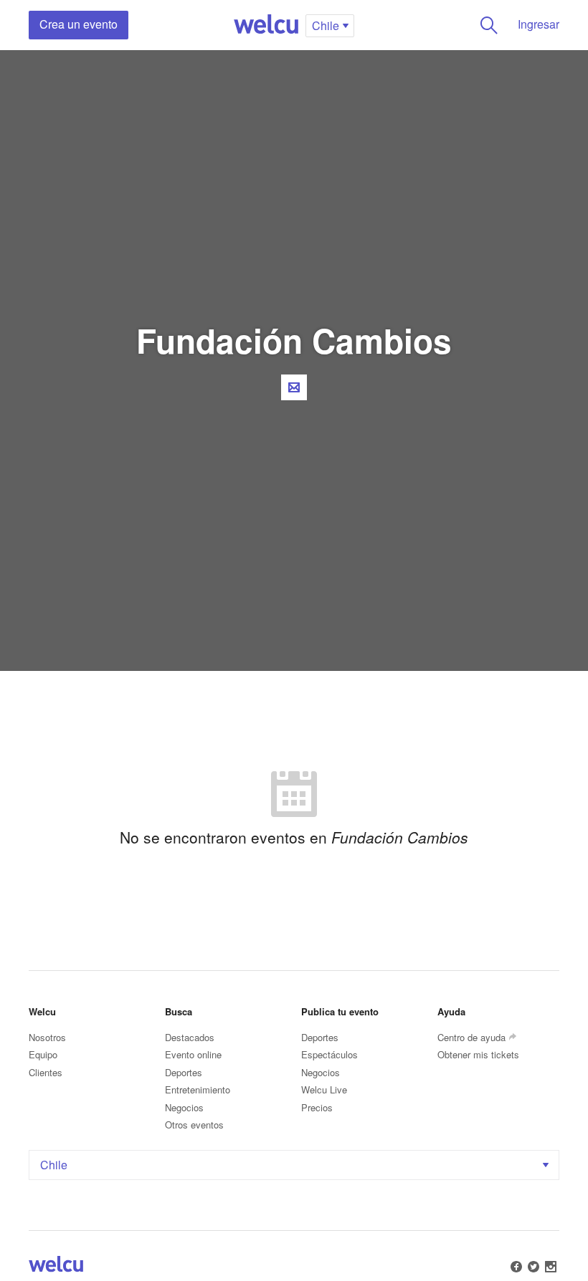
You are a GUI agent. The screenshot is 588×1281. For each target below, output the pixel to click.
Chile (53, 1164)
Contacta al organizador (294, 387)
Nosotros (47, 1037)
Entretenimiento (197, 1089)
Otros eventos (194, 1124)
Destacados (189, 1037)
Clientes (45, 1072)
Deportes (183, 1072)
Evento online (193, 1054)
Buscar (489, 25)
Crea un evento (78, 24)
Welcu (266, 25)
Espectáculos (329, 1054)
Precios (317, 1107)
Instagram (550, 1266)
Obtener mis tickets (478, 1054)
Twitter (533, 1266)
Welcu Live (324, 1089)
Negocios (184, 1107)
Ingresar (538, 24)
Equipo (43, 1054)
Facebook (516, 1266)
